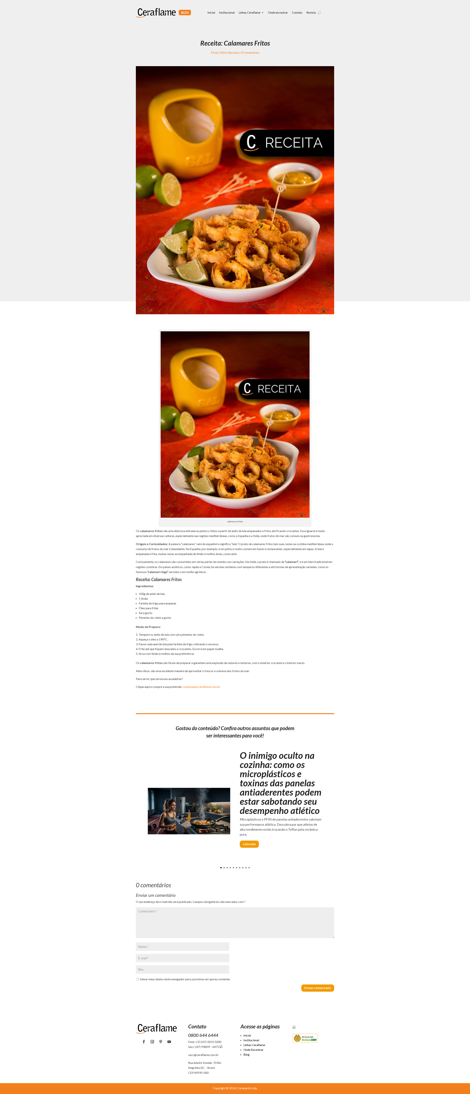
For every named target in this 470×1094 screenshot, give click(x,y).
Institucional (227, 12)
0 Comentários (250, 52)
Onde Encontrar (253, 1049)
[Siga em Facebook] (143, 1041)
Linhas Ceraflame (249, 12)
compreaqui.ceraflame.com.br (201, 686)
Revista (311, 12)
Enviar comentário (317, 988)
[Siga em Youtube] (169, 1041)
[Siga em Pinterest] (160, 1041)
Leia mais (249, 844)
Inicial (211, 12)
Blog (246, 1054)
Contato (297, 12)
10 (249, 867)
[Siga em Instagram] (152, 1041)
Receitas (233, 52)
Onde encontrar (278, 12)
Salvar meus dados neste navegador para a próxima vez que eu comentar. (185, 979)
